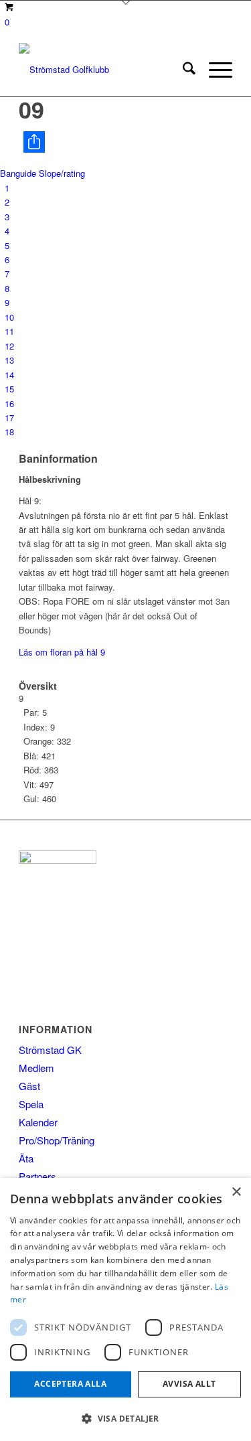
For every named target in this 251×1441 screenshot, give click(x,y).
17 (9, 417)
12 (9, 345)
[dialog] (125, 1309)
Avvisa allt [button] (189, 1383)
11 (9, 331)
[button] (125, 1419)
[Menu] (213, 69)
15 (9, 388)
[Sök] (182, 69)
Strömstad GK (50, 1050)
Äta (26, 1158)
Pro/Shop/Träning (56, 1140)
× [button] (236, 1192)
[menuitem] (182, 69)
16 (9, 403)
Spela (31, 1104)
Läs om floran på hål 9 (62, 652)
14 (9, 374)
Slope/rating (62, 173)
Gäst (29, 1086)
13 (9, 360)
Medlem (36, 1068)
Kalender (38, 1122)
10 (9, 317)
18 (9, 431)
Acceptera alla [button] (70, 1383)
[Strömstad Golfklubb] (104, 69)
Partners (37, 1176)
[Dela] (127, 142)
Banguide (18, 173)
